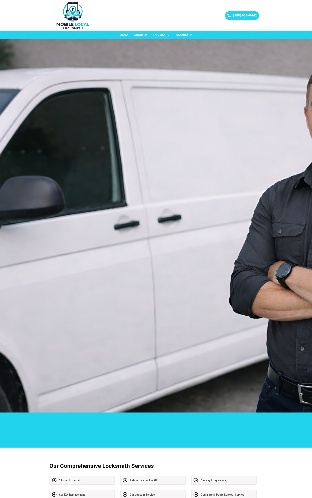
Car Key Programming (214, 480)
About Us (140, 35)
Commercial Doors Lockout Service (222, 494)
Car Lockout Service (142, 494)
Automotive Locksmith (143, 480)
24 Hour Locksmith (70, 480)
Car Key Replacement (72, 494)
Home (124, 35)
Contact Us (184, 35)
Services (159, 35)
